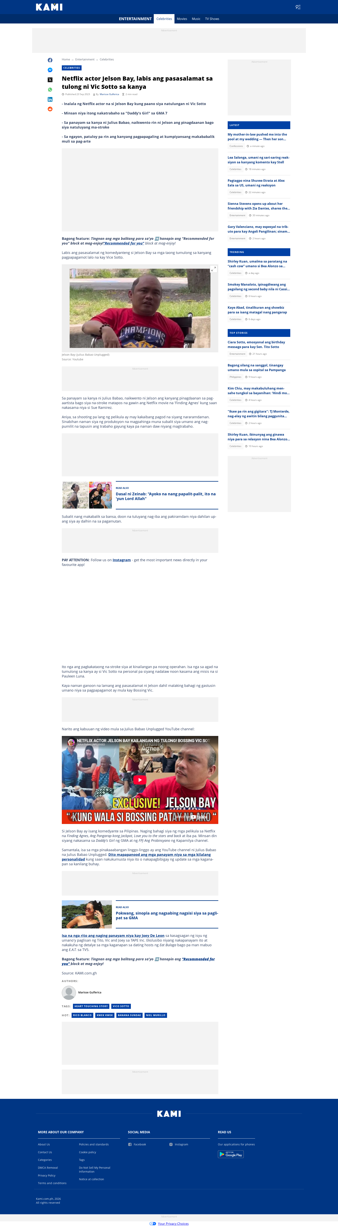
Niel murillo (155, 1015)
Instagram (122, 560)
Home (66, 59)
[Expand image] (213, 269)
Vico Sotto (121, 1006)
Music (196, 19)
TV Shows (212, 19)
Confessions (236, 146)
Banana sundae (129, 1015)
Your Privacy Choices (173, 1224)
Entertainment (135, 18)
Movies (182, 19)
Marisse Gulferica (109, 94)
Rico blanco (82, 1015)
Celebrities (164, 19)
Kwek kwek (105, 1015)
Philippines (235, 377)
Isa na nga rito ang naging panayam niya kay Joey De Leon (113, 935)
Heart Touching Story (91, 1006)
